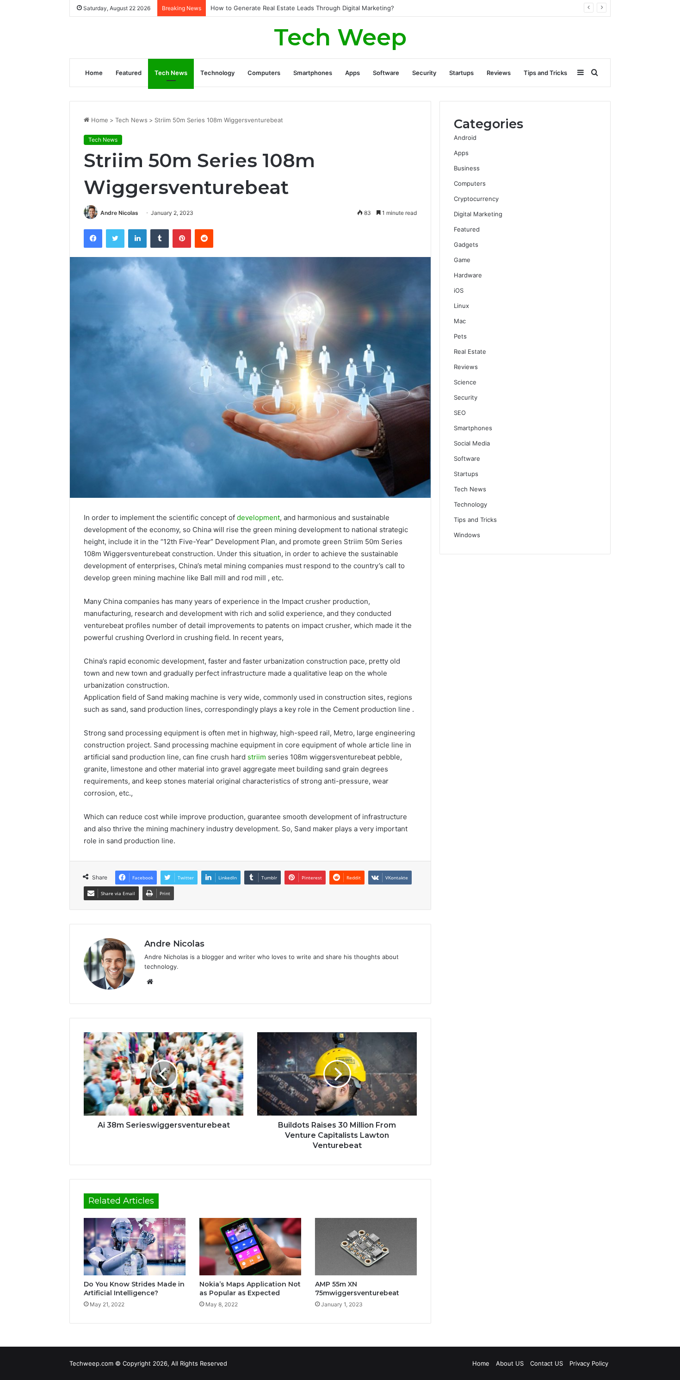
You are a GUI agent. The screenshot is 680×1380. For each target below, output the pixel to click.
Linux (461, 305)
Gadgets (466, 244)
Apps (352, 72)
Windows (467, 535)
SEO (460, 412)
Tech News (171, 72)
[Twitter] (115, 238)
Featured (129, 72)
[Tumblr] (159, 238)
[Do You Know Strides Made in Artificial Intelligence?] (134, 1246)
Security (424, 72)
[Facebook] (93, 238)
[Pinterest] (182, 238)
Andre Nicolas (119, 212)
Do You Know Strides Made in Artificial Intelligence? (134, 1288)
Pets (460, 336)
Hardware (468, 275)
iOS (459, 290)
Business (467, 168)
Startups (461, 72)
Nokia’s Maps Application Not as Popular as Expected (250, 1288)
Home (94, 72)
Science (465, 382)
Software (386, 72)
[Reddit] (204, 238)
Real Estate (470, 351)
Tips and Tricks (545, 72)
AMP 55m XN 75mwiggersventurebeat (357, 1288)
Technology (217, 72)
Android (465, 137)
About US (510, 1363)
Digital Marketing (478, 214)
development (258, 517)
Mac (460, 321)
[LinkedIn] (137, 238)
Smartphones (312, 72)
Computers (263, 72)
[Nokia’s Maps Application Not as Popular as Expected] (250, 1246)
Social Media (472, 443)
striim (256, 757)
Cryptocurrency (476, 198)
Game (462, 259)
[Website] (149, 981)
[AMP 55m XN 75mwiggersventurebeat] (366, 1246)
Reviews (499, 72)
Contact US (546, 1363)
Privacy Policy (588, 1363)
